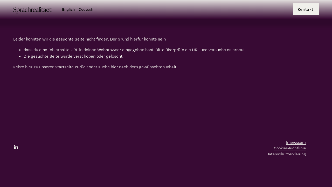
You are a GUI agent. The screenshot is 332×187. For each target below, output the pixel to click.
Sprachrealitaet (32, 9)
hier (28, 66)
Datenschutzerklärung (286, 154)
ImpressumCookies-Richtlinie (290, 145)
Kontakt (306, 9)
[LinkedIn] (15, 147)
